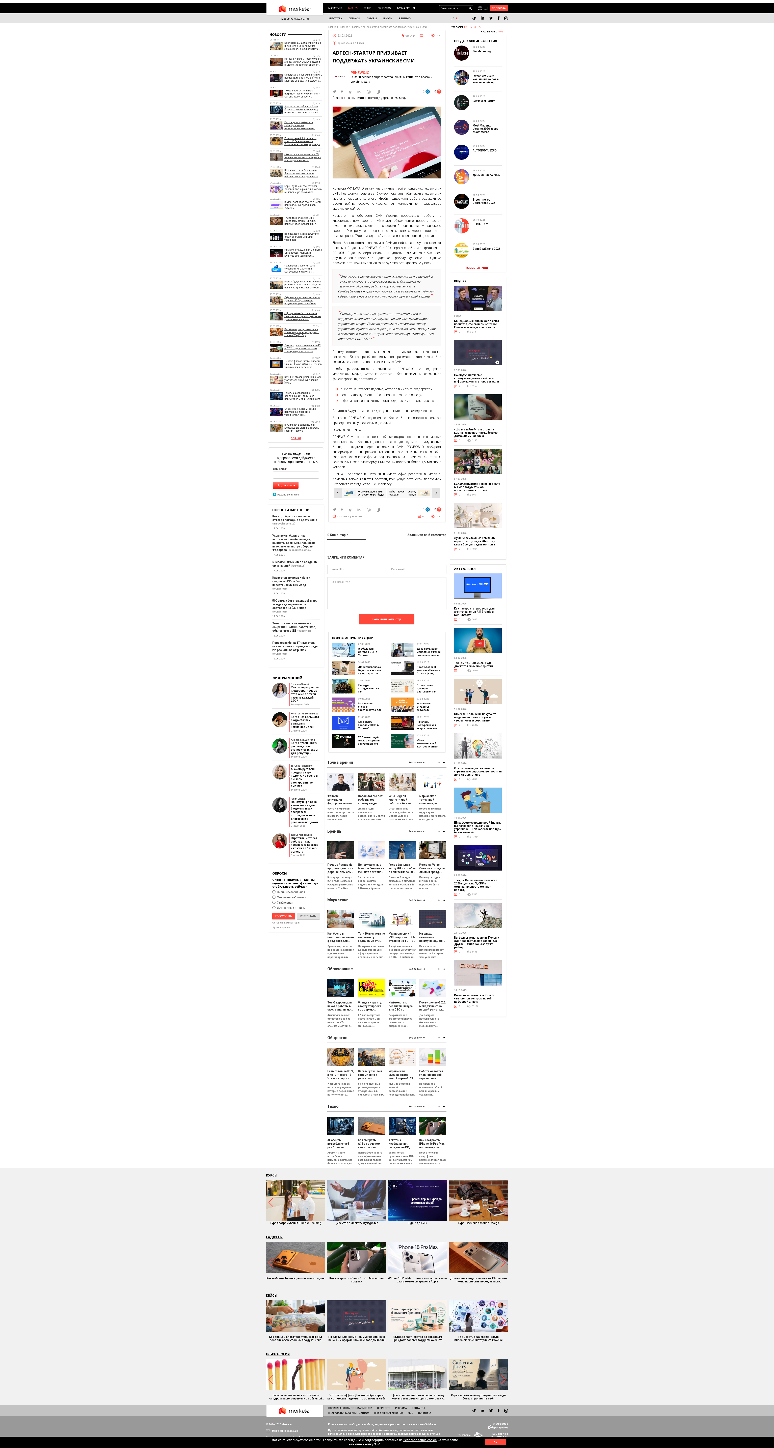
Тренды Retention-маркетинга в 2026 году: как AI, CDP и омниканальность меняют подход (475, 885)
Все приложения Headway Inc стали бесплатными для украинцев (301, 236)
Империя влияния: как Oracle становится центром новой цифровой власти (474, 998)
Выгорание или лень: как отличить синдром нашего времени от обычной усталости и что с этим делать (295, 1397)
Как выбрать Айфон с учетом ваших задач (295, 1278)
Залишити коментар (386, 619)
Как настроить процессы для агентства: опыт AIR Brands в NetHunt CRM (474, 612)
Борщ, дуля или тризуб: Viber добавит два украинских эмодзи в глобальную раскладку (303, 189)
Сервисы (354, 18)
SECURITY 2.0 (481, 224)
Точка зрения (406, 8)
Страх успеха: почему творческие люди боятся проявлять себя (478, 1397)
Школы (387, 18)
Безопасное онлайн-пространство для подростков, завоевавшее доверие (369, 711)
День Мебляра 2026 (486, 175)
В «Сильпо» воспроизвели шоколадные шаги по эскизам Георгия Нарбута (301, 427)
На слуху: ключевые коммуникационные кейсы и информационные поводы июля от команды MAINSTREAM (476, 379)
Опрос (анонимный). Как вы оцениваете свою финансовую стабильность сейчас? (295, 883)
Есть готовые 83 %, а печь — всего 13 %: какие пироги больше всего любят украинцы (302, 141)
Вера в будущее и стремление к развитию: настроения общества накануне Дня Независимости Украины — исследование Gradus (303, 284)
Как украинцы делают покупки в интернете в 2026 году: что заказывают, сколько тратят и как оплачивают (302, 46)
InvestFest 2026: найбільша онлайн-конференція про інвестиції (486, 80)
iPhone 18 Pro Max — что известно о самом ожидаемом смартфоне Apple (417, 1280)
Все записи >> (417, 762)
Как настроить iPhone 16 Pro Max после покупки (356, 1280)
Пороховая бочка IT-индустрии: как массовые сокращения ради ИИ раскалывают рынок (295, 646)
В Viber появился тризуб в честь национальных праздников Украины (302, 205)
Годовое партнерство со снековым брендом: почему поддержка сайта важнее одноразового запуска (417, 1338)
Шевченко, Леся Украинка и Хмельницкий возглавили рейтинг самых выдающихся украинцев (301, 173)
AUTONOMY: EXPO (485, 150)
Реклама (401, 1408)
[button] (443, 762)
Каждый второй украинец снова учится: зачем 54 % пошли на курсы (302, 380)
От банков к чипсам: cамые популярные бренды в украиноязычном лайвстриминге (300, 412)
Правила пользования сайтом (348, 1413)
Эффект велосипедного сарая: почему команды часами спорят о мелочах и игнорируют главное (417, 1397)
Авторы (372, 18)
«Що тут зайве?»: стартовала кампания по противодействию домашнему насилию (302, 316)
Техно (367, 8)
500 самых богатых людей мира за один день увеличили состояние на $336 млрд (294, 604)
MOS (410, 1413)
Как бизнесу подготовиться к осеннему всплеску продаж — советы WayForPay (301, 332)
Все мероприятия (477, 267)
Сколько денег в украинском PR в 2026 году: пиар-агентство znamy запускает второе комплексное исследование (302, 348)
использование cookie (420, 1440)
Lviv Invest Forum (484, 101)
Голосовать (283, 916)
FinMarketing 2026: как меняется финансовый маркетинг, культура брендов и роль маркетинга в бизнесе (303, 252)
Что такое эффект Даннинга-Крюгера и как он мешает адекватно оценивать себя (356, 1397)
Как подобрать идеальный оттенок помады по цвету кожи (294, 518)
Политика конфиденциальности (350, 1408)
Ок (495, 1442)
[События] (486, 8)
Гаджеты (274, 1237)
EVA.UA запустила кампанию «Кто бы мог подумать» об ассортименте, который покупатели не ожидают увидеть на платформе (477, 490)
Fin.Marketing (482, 51)
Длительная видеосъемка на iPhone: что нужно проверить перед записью (478, 1280)
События (410, 36)
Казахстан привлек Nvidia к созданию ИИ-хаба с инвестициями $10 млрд (291, 581)
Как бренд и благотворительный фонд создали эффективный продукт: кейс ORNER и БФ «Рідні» (295, 1338)
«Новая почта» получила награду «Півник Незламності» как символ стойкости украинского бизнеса (302, 93)
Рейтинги (405, 18)
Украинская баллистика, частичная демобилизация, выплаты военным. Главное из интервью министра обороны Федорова (293, 543)
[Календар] (480, 8)
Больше (296, 438)
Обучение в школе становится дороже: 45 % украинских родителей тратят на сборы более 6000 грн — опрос (302, 300)
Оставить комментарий (286, 922)
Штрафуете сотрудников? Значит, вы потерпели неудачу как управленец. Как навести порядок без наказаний (477, 827)
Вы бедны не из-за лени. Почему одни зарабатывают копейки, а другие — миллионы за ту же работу (476, 942)
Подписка (499, 8)
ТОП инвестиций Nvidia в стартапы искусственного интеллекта (369, 742)
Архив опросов (281, 927)
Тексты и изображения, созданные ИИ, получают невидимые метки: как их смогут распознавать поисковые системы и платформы (303, 396)
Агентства (335, 18)
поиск (470, 8)
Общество (384, 8)
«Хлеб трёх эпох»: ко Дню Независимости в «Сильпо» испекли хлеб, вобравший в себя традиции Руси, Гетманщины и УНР (300, 221)
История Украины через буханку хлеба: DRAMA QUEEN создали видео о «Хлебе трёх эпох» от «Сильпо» (302, 61)
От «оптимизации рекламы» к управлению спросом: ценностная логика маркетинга (478, 771)
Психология (278, 1354)
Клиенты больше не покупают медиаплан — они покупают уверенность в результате (475, 717)
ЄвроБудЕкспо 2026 (486, 248)
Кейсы (271, 1295)
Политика (424, 1413)
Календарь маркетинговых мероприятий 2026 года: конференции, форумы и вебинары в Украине (299, 268)
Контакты (418, 1408)
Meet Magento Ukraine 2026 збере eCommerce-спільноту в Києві (485, 130)
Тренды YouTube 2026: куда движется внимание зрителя (473, 664)
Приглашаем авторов (388, 1413)
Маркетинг (335, 8)
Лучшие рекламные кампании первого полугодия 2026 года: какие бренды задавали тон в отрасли (475, 542)
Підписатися (286, 485)
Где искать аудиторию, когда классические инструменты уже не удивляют (478, 1338)
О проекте (383, 1408)
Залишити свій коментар (426, 535)
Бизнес (353, 8)
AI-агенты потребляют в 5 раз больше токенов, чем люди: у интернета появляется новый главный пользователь (301, 109)
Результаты (308, 916)
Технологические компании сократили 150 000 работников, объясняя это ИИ (294, 627)
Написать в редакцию (349, 516)
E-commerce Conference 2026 (484, 201)
